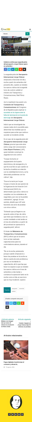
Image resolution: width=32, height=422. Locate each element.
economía (21, 288)
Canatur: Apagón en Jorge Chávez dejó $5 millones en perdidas (24, 325)
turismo (14, 291)
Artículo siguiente (24, 319)
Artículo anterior (8, 319)
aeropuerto (14, 288)
